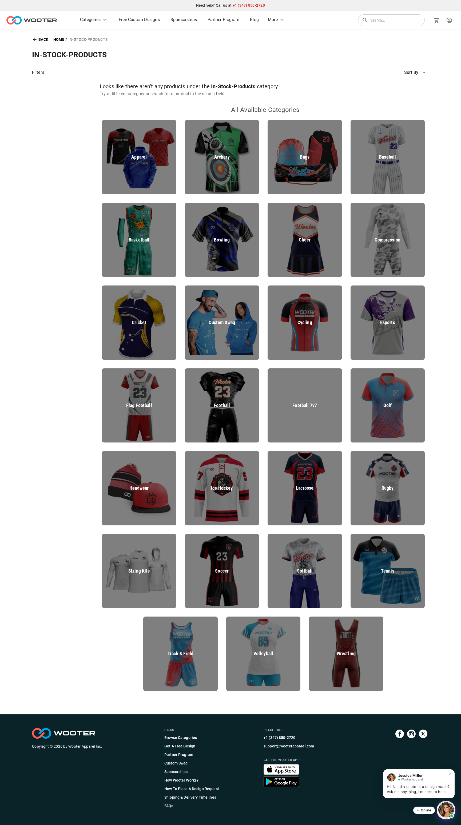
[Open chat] (446, 810)
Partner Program (223, 20)
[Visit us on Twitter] (423, 768)
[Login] (449, 20)
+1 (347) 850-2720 (249, 5)
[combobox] (416, 72)
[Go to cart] (436, 20)
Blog (254, 20)
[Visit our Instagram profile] (411, 768)
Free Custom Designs (139, 20)
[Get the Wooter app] (281, 773)
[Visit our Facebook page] (400, 768)
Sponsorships (183, 20)
